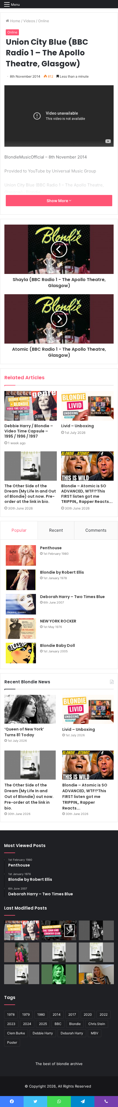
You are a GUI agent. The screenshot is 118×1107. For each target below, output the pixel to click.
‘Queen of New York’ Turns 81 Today (24, 732)
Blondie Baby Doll (57, 645)
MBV (94, 1033)
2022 (104, 1014)
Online (43, 21)
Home (14, 21)
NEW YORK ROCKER (58, 621)
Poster (12, 1042)
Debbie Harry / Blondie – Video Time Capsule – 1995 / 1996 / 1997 (28, 431)
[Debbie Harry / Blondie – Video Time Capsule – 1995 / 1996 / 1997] (30, 406)
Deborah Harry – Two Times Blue (72, 596)
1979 (26, 1014)
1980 (41, 1014)
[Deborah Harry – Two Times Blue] (21, 604)
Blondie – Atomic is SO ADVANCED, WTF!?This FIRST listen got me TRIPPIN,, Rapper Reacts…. (87, 493)
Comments (95, 530)
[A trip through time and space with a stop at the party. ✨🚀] (96, 930)
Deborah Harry (72, 1033)
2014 (57, 1014)
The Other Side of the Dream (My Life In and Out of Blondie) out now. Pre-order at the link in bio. (30, 493)
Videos (29, 21)
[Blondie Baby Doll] (21, 653)
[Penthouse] (21, 555)
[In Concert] (59, 930)
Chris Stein (96, 1024)
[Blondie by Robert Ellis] (21, 580)
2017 (72, 1014)
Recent (56, 530)
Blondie (75, 1024)
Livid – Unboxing (77, 426)
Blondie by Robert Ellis (62, 572)
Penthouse (51, 548)
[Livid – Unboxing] (87, 406)
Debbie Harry (43, 1033)
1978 (11, 1014)
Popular (19, 530)
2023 (11, 1024)
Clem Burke (16, 1033)
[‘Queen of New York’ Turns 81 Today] (30, 709)
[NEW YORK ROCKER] (21, 628)
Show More (58, 200)
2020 (88, 1014)
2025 (43, 1024)
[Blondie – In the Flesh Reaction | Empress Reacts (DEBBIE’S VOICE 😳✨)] (96, 974)
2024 (27, 1024)
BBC (58, 1024)
